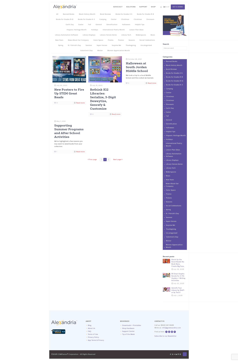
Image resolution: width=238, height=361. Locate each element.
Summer (89, 45)
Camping (102, 19)
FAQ (89, 331)
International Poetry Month (114, 30)
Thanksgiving (131, 45)
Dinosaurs (150, 19)
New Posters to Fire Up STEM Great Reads (69, 93)
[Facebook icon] (170, 354)
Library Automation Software (66, 35)
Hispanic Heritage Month (77, 30)
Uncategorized (146, 45)
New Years (59, 40)
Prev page (93, 159)
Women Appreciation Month (118, 50)
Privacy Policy (93, 337)
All (57, 14)
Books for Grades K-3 (86, 19)
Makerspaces (141, 35)
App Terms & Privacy (96, 340)
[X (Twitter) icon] (172, 354)
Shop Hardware (128, 328)
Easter (80, 24)
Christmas (125, 19)
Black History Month (87, 14)
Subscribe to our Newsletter (165, 336)
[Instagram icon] (180, 354)
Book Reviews (105, 14)
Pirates (110, 40)
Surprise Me (116, 45)
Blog (89, 325)
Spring (60, 45)
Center (113, 19)
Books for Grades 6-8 (145, 14)
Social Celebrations (147, 40)
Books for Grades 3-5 (124, 14)
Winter (100, 50)
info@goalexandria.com (171, 328)
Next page (117, 159)
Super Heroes (102, 45)
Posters (121, 40)
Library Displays (89, 35)
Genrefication (111, 24)
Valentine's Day (86, 50)
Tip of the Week (128, 334)
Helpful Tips (139, 24)
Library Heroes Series (108, 35)
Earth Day (70, 24)
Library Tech (126, 35)
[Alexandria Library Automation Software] (65, 7)
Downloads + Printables (131, 325)
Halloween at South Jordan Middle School (137, 67)
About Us (91, 328)
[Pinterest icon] (178, 354)
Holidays (94, 30)
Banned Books (68, 14)
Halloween (126, 24)
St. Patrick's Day (74, 45)
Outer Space (98, 40)
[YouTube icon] (174, 354)
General (99, 24)
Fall (89, 24)
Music (153, 35)
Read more (80, 103)
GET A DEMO (178, 7)
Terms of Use (93, 334)
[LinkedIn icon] (176, 354)
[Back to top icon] (185, 354)
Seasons (132, 40)
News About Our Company (78, 40)
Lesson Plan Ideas (136, 30)
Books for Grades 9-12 (64, 19)
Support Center (128, 331)
